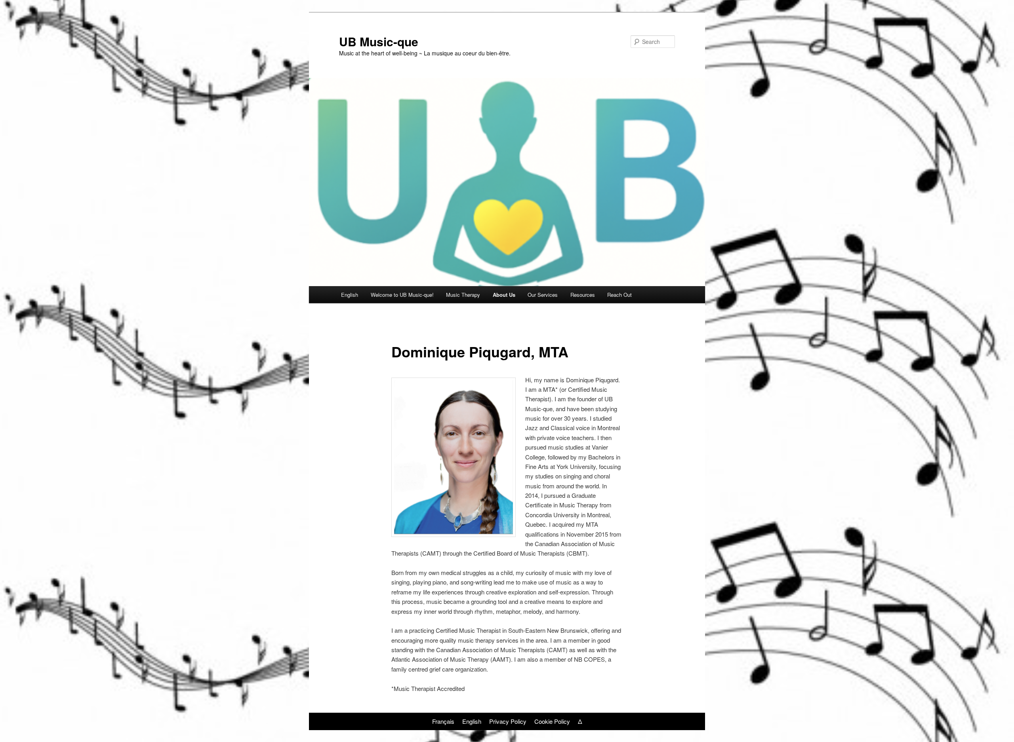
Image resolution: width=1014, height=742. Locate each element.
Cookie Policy (552, 721)
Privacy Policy (507, 721)
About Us (504, 294)
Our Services (543, 294)
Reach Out (619, 294)
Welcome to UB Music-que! (402, 294)
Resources (582, 294)
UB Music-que (378, 41)
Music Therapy (463, 294)
